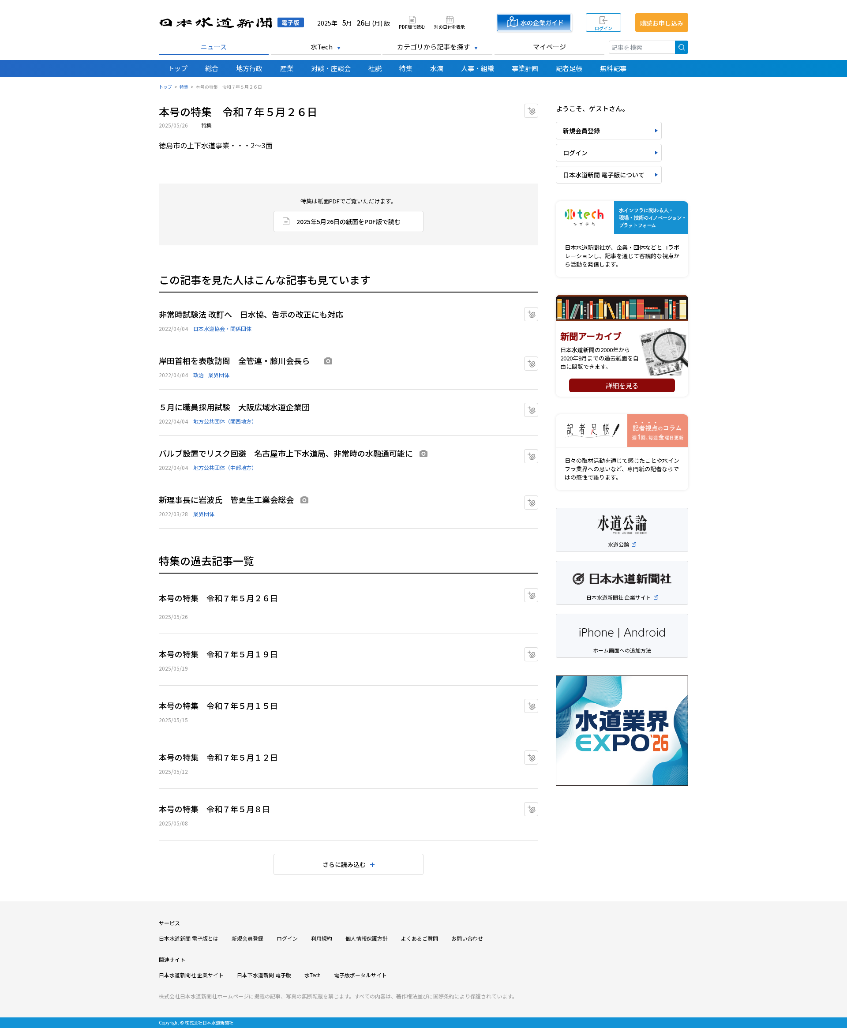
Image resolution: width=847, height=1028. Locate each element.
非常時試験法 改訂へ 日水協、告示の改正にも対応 (251, 314)
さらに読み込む (344, 864)
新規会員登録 (581, 130)
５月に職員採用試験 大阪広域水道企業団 (234, 407)
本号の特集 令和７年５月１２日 (218, 757)
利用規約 (321, 938)
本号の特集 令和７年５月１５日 (218, 705)
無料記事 (613, 68)
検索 (681, 47)
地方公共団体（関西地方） (225, 421)
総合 (211, 68)
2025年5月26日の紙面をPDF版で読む (348, 221)
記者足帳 (569, 68)
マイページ (549, 46)
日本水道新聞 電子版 (231, 22)
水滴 (436, 68)
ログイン (603, 28)
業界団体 (218, 375)
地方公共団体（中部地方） (225, 467)
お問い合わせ (467, 938)
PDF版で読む (412, 26)
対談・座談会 (331, 68)
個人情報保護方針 (366, 938)
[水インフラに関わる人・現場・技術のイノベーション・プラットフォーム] (622, 217)
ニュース (214, 46)
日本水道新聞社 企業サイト (191, 975)
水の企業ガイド (542, 22)
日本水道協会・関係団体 (222, 328)
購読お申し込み (661, 23)
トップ (177, 68)
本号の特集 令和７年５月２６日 (218, 598)
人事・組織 (477, 68)
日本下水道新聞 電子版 (264, 975)
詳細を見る (622, 385)
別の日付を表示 (449, 26)
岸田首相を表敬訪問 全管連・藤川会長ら (238, 360)
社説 (375, 68)
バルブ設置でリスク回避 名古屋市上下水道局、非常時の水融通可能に (286, 453)
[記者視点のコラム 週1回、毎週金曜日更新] (622, 430)
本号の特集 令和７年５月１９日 (218, 654)
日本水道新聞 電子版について (604, 174)
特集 (405, 68)
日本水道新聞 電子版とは (188, 938)
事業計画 (525, 68)
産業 (286, 68)
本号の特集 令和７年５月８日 (214, 808)
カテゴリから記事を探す (433, 46)
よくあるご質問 (419, 938)
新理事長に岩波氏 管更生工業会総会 (226, 499)
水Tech (322, 46)
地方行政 (249, 68)
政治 (198, 375)
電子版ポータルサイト (360, 975)
